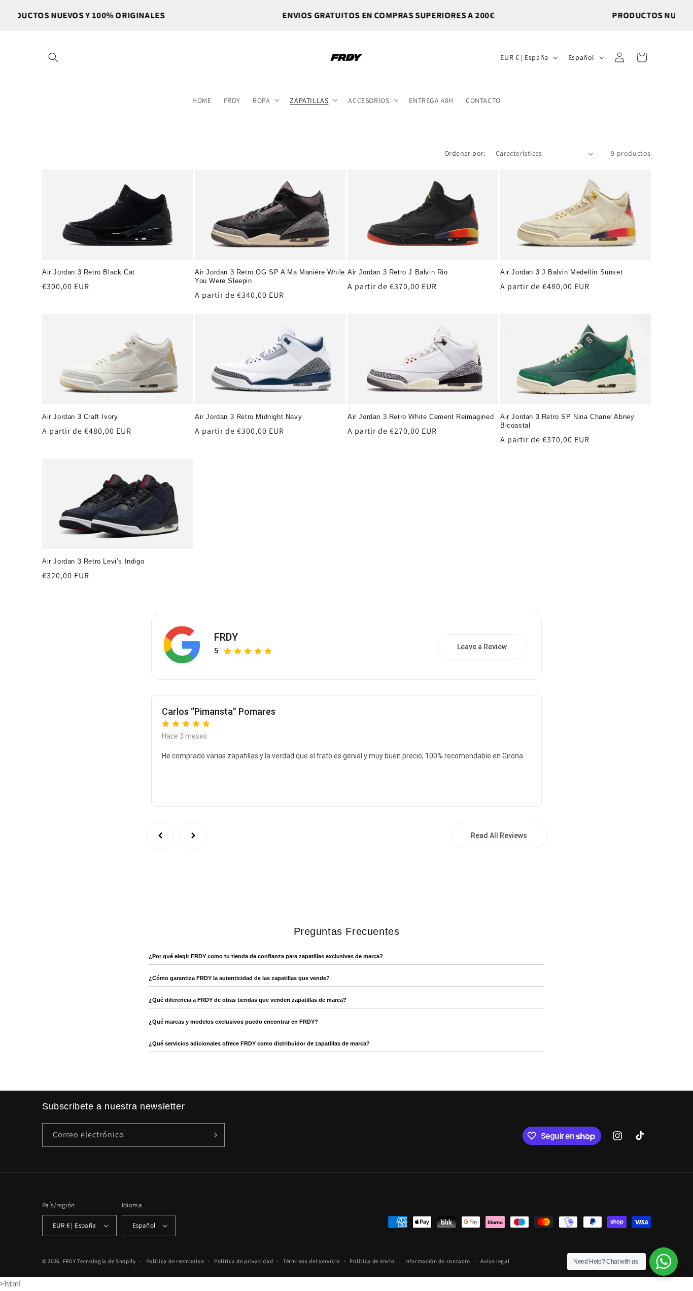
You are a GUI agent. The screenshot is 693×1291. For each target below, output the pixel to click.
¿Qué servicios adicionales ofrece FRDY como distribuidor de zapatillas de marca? (259, 1043)
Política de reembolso (175, 1261)
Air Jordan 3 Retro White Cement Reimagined (421, 417)
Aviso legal (495, 1261)
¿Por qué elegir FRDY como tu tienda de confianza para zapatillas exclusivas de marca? (266, 956)
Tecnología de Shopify (106, 1261)
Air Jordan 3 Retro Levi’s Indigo (93, 561)
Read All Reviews (499, 835)
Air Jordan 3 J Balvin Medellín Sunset (561, 272)
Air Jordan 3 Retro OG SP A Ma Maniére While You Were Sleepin (270, 276)
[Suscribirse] (213, 1135)
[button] (53, 57)
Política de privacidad (243, 1261)
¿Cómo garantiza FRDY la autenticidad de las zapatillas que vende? (239, 978)
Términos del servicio (311, 1261)
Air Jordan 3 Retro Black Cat (88, 272)
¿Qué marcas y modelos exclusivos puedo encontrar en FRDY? (233, 1022)
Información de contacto (437, 1261)
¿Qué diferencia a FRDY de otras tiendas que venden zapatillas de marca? (247, 1000)
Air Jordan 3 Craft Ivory (80, 417)
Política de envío (372, 1261)
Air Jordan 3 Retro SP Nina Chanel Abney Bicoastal (567, 421)
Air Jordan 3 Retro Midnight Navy (248, 417)
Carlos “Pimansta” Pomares (218, 711)
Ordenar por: (465, 153)
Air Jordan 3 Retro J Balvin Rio (398, 272)
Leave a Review (482, 647)
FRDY (226, 637)
